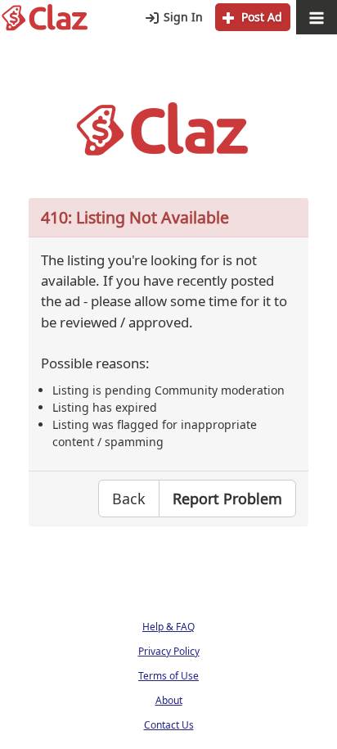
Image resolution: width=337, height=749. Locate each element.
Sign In (181, 17)
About (168, 700)
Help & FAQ (168, 627)
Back (129, 498)
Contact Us (169, 725)
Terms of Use (168, 676)
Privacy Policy (169, 651)
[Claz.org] (45, 18)
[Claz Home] (168, 128)
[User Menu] (316, 17)
